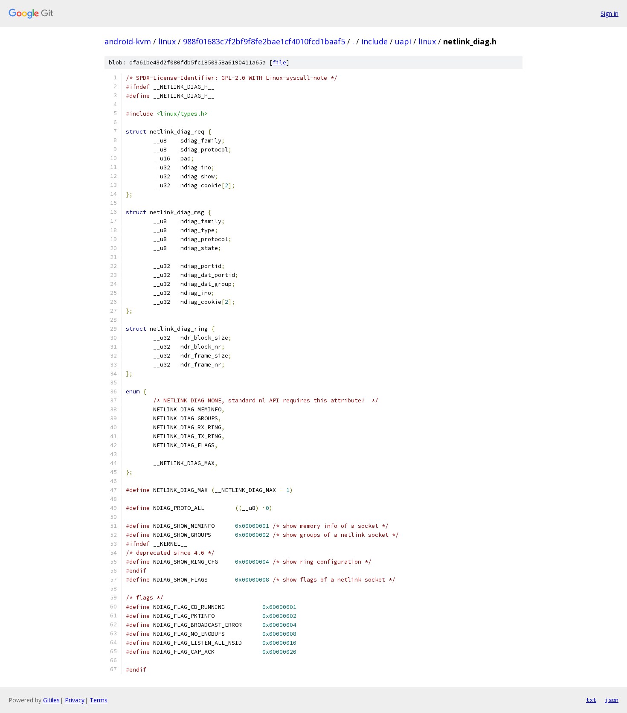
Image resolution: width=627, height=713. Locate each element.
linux (167, 41)
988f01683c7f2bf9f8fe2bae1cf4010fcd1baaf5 (264, 41)
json (611, 700)
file (279, 62)
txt (591, 700)
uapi (403, 41)
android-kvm (127, 41)
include (374, 41)
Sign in (609, 13)
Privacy (74, 700)
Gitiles (51, 700)
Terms (98, 700)
